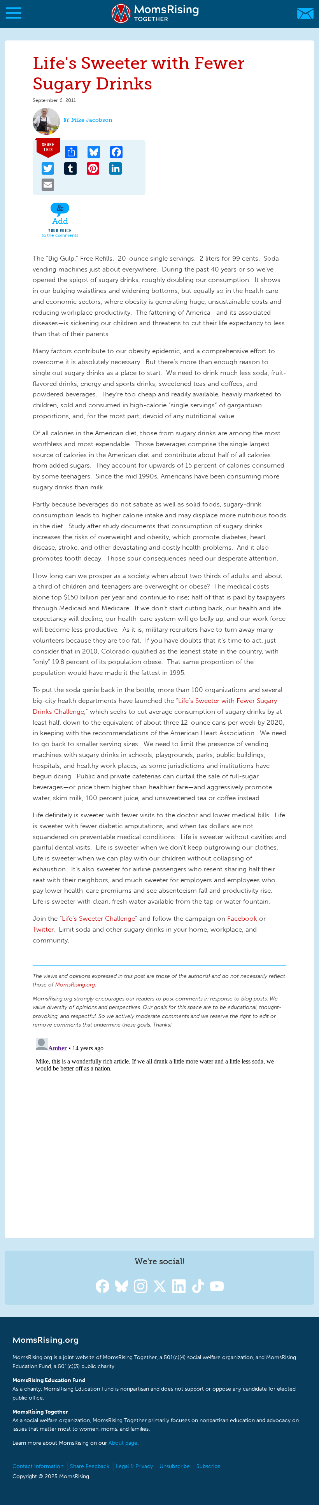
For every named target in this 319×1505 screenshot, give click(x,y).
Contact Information (37, 1466)
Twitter (43, 929)
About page (123, 1443)
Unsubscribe (175, 1466)
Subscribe (208, 1466)
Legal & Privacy (134, 1466)
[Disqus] (159, 1132)
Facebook (242, 918)
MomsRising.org (155, 13)
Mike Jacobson (91, 120)
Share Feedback (89, 1466)
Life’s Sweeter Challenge (98, 918)
